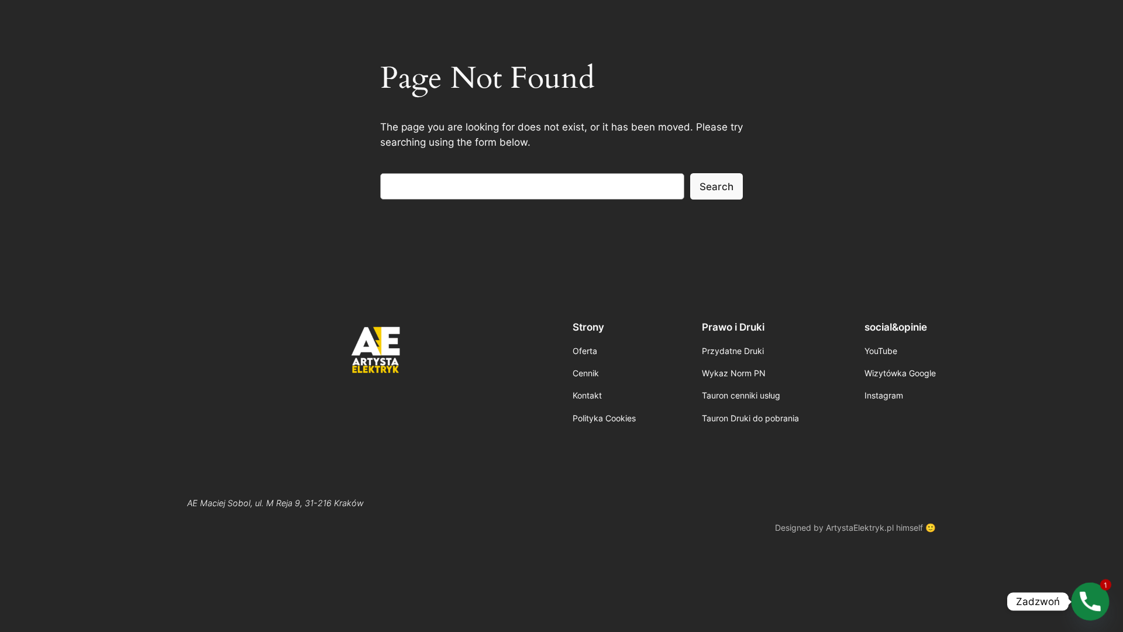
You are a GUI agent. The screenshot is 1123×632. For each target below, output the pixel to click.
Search (716, 187)
